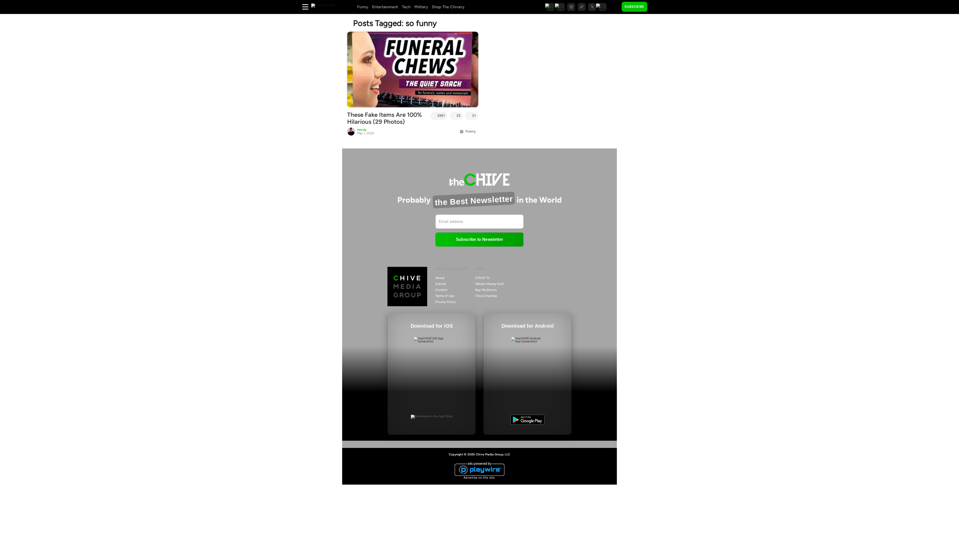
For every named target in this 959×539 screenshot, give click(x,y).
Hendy (362, 130)
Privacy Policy (445, 302)
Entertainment (385, 6)
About (440, 278)
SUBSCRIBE (634, 6)
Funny (362, 6)
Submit (440, 284)
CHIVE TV (482, 278)
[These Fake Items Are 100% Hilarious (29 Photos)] (412, 69)
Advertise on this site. (479, 477)
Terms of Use (444, 296)
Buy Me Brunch (486, 290)
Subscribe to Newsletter (479, 239)
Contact (441, 290)
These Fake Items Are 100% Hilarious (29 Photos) (384, 118)
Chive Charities (486, 296)
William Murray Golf (489, 284)
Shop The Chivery (448, 6)
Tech (406, 6)
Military (421, 6)
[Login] (655, 7)
